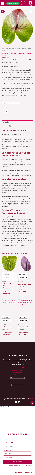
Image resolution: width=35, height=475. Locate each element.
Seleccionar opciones (7, 292)
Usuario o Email (8, 442)
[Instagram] (19, 402)
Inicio (3, 48)
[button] (2, 3)
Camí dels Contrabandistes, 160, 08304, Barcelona (17, 360)
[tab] (17, 122)
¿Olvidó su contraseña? (14, 465)
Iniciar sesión (30, 5)
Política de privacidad (17, 370)
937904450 (17, 362)
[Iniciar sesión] (30, 2)
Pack (3, 99)
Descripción (5, 122)
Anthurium (5, 54)
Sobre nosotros (17, 372)
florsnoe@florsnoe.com (17, 365)
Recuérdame (9, 457)
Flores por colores (11, 48)
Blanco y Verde (21, 48)
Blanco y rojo (12, 54)
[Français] (25, 2)
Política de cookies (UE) (17, 368)
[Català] (22, 2)
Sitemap (17, 375)
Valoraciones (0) (6, 126)
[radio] (6, 103)
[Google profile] (16, 402)
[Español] (22, 5)
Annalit (31, 399)
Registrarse (28, 465)
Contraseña (7, 450)
